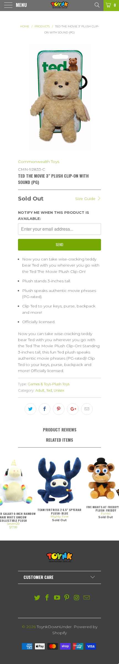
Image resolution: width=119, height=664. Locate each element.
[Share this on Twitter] (30, 409)
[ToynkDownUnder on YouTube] (57, 598)
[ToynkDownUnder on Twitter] (37, 598)
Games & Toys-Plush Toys (48, 384)
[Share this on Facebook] (44, 409)
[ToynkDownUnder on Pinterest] (67, 598)
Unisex (59, 390)
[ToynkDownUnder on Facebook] (47, 598)
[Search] (97, 5)
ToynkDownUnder (54, 626)
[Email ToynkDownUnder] (86, 598)
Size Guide (86, 198)
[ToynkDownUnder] (59, 5)
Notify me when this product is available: (53, 215)
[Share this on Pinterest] (58, 409)
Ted (49, 390)
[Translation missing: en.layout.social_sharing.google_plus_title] (73, 409)
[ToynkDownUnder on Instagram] (77, 598)
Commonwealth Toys (38, 161)
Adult (40, 390)
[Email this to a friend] (87, 409)
